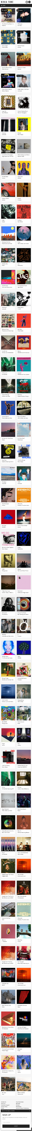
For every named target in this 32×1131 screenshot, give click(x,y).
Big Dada (18, 1103)
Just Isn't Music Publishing (22, 1108)
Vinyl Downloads (20, 1102)
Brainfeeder (18, 1106)
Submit (16, 1126)
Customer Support (5, 1105)
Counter (18, 1105)
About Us (3, 1103)
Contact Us (3, 1102)
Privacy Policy (4, 1106)
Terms (2, 1108)
